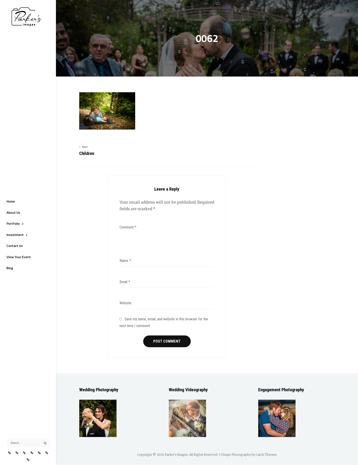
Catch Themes (266, 454)
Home (11, 201)
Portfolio (13, 223)
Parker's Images (176, 454)
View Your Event (19, 256)
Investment (15, 234)
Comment (128, 227)
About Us (13, 212)
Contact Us (15, 245)
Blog (10, 267)
